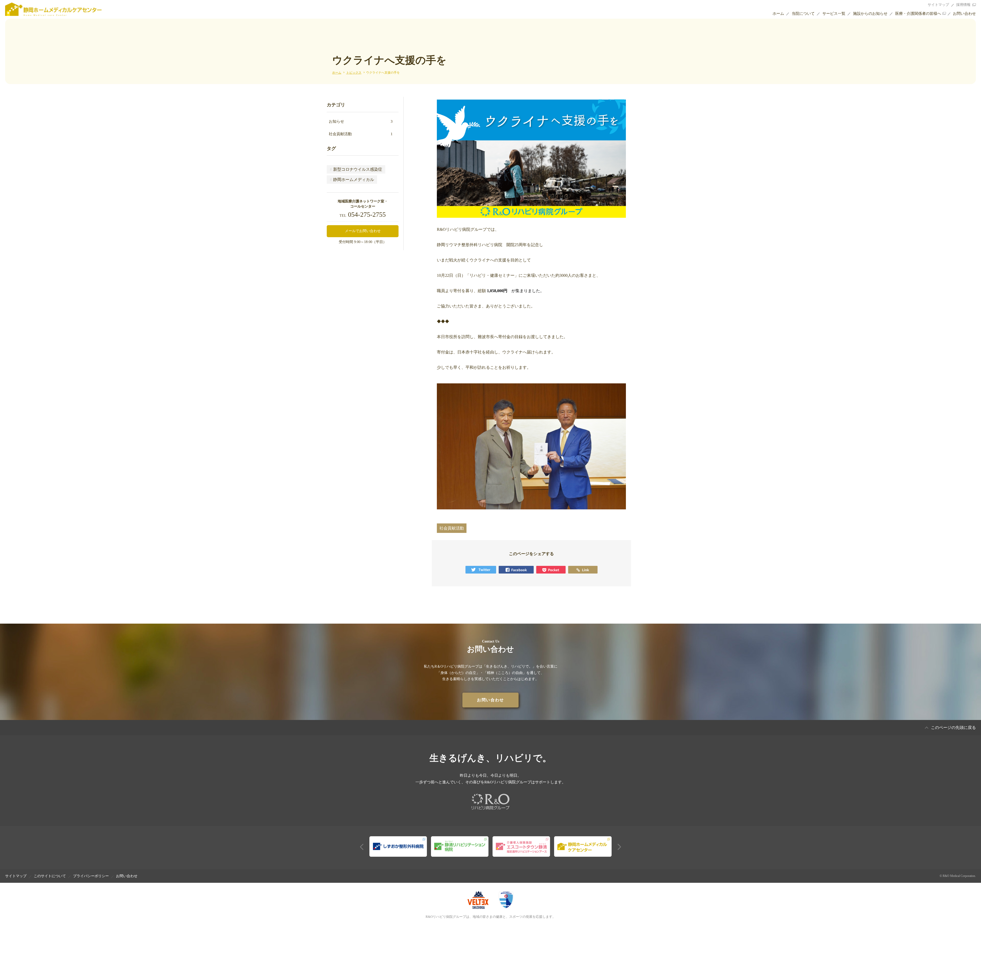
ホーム (778, 14)
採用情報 (963, 5)
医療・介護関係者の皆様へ (918, 14)
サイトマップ (938, 5)
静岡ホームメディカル (352, 179)
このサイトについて (50, 876)
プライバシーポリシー (91, 876)
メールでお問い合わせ (363, 231)
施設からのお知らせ (870, 14)
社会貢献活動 (361, 134)
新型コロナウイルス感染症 (356, 169)
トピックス (353, 72)
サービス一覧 (833, 14)
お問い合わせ (964, 14)
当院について (803, 14)
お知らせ (361, 121)
